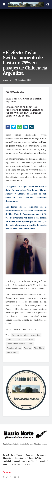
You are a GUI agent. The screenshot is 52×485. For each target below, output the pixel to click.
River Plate (39, 348)
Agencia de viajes (20, 335)
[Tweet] (13, 127)
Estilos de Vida (35, 458)
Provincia (41, 461)
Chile (9, 339)
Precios (27, 348)
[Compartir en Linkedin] (25, 127)
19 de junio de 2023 (23, 80)
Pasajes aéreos (14, 348)
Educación (7, 458)
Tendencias (15, 464)
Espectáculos (20, 458)
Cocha (17, 339)
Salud (5, 464)
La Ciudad (7, 461)
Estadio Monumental (16, 344)
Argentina (35, 335)
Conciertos (28, 339)
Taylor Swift (12, 352)
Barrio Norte (8, 455)
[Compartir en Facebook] (8, 127)
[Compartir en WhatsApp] (19, 127)
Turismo (27, 464)
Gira (30, 344)
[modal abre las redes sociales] (31, 127)
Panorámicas (19, 461)
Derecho (40, 455)
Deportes (29, 455)
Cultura (19, 455)
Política (31, 461)
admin (8, 80)
